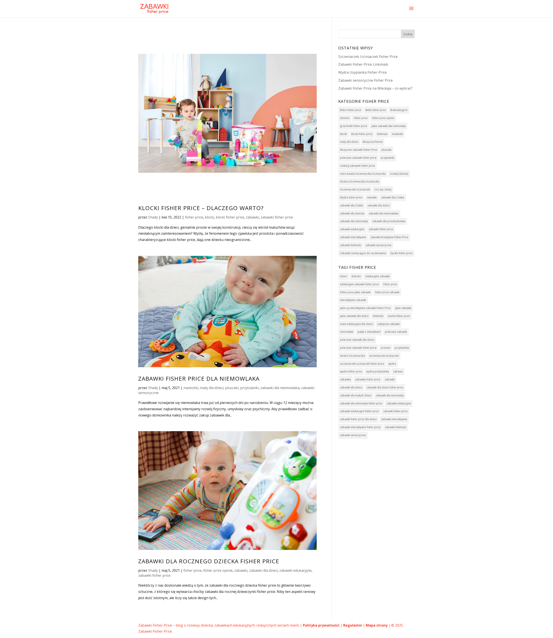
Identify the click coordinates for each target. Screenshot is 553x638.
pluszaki (231, 387)
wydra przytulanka (377, 371)
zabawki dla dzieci (263, 570)
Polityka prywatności (321, 625)
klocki (209, 217)
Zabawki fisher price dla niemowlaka (198, 378)
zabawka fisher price (367, 379)
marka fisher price (399, 316)
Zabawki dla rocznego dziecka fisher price (208, 561)
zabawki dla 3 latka (351, 205)
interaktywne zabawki (353, 300)
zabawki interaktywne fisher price (360, 427)
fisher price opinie (217, 570)
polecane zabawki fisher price (358, 158)
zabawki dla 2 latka (392, 197)
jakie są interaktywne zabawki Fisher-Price (365, 308)
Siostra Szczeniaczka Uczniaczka (359, 181)
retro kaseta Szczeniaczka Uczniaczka (363, 174)
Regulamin (352, 625)
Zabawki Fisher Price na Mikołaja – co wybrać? (375, 88)
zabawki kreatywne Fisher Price (389, 237)
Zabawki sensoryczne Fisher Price (365, 80)
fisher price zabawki (387, 292)
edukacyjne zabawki (377, 276)
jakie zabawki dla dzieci (354, 316)
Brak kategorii (398, 110)
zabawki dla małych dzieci (356, 395)
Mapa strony (377, 625)
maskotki (190, 387)
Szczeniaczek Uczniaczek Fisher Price (368, 56)
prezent (385, 348)
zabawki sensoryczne (378, 245)
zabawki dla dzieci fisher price (385, 387)
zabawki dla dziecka (352, 213)
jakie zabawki (403, 308)
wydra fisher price (351, 371)
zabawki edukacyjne (295, 570)
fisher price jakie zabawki (355, 292)
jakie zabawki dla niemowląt (389, 126)
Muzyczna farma (373, 142)
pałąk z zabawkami (369, 332)
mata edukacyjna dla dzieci (356, 324)
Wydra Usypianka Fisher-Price (362, 72)
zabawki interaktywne (353, 237)
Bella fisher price (375, 110)
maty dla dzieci (211, 387)
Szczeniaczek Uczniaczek (355, 189)
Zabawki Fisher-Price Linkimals (363, 64)
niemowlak (346, 332)
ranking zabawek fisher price (357, 166)
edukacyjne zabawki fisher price (359, 284)
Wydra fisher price (351, 197)
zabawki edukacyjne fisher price (359, 411)
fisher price (194, 217)
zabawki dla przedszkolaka (388, 221)
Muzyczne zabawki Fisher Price (358, 150)
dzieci (343, 276)
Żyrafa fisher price (401, 253)
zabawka (345, 379)
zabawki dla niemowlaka (279, 387)
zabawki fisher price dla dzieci (358, 419)
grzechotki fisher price (353, 126)
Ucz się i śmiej (382, 189)
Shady (153, 217)
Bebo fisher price (350, 110)
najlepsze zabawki (388, 324)
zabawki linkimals (350, 245)
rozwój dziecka (399, 174)
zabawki (252, 217)
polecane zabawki (396, 332)
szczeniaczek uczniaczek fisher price (362, 364)
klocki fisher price (230, 217)
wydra (392, 364)
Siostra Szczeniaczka (352, 356)
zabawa (398, 371)
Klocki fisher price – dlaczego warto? (201, 208)
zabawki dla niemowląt (354, 221)
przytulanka (402, 348)
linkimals (382, 134)
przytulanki (249, 387)
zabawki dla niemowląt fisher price (361, 403)
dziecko (345, 118)
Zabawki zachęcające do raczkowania (363, 253)
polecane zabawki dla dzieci (357, 340)
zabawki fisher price (277, 217)
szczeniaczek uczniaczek (384, 356)
